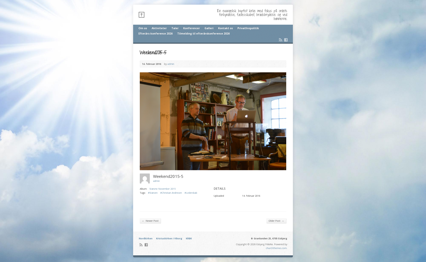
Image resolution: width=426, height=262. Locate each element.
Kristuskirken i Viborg (169, 238)
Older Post (276, 220)
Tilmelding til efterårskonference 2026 (203, 33)
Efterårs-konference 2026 (155, 33)
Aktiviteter (159, 28)
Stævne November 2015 (162, 188)
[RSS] (280, 40)
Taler (175, 28)
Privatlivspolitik (248, 28)
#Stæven (153, 192)
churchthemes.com (276, 248)
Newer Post (150, 220)
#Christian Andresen (171, 192)
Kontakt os (225, 28)
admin (170, 64)
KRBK (189, 238)
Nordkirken (145, 238)
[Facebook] (286, 40)
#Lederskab (191, 192)
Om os (142, 28)
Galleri (209, 28)
